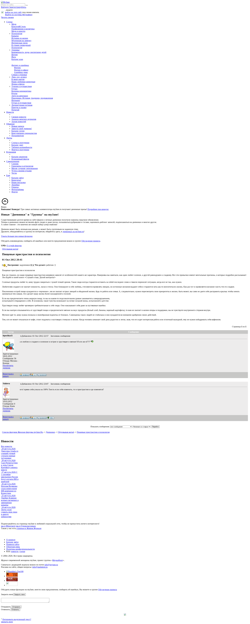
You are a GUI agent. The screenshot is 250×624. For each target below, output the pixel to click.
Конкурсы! (16, 180)
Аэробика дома (21, 72)
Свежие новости (18, 117)
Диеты (9, 138)
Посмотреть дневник (8, 366)
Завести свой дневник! (21, 128)
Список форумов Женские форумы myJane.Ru (22, 432)
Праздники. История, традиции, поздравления (32, 98)
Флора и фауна (17, 84)
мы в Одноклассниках (26, 526)
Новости (10, 112)
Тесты (14, 173)
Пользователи (17, 135)
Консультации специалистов (24, 133)
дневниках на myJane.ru (73, 231)
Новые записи (17, 126)
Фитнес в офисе (21, 70)
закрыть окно (7, 622)
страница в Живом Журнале (28, 528)
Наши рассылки (18, 182)
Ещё (8, 175)
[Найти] (27, 5)
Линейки (15, 185)
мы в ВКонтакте (8, 526)
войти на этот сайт (13, 12)
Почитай (15, 110)
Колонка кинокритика (21, 91)
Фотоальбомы (17, 189)
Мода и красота (18, 31)
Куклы (14, 93)
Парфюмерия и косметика (23, 29)
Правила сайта (12, 544)
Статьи (9, 22)
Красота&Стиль (18, 26)
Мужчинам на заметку (21, 40)
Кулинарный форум (20, 159)
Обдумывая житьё (10, 249)
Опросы (15, 187)
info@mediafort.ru (40, 567)
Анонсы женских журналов (23, 119)
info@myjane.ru (51, 565)
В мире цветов (17, 79)
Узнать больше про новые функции (17, 236)
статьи (22, 551)
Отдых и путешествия (21, 103)
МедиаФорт (57, 560)
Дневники (50, 432)
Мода (13, 24)
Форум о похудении (20, 150)
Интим (14, 55)
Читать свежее (7, 17)
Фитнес (17, 68)
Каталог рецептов (19, 157)
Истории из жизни (19, 38)
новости (14, 551)
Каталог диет (17, 145)
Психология (16, 33)
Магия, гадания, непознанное (24, 168)
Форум (14, 192)
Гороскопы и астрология (22, 166)
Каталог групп (17, 131)
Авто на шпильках (19, 96)
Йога (13, 57)
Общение (10, 124)
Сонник (14, 164)
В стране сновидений (21, 45)
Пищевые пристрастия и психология (93, 432)
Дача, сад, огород (19, 77)
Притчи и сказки (18, 107)
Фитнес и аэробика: (20, 65)
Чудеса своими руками (21, 171)
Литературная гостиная (21, 105)
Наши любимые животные (23, 82)
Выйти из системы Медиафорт (18, 15)
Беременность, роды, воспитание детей (28, 52)
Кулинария (11, 152)
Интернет (15, 100)
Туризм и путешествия (21, 86)
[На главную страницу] (5, 2)
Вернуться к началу (8, 375)
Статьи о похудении (20, 143)
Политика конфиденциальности (20, 549)
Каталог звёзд (17, 178)
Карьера (15, 36)
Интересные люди (19, 43)
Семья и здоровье (19, 75)
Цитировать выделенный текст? (16, 619)
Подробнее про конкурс (98, 209)
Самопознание (12, 161)
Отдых (14, 89)
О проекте (10, 540)
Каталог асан (17, 59)
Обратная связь (13, 547)
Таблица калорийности (21, 147)
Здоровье (15, 50)
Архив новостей (18, 121)
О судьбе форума (14, 245)
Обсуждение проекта (90, 241)
